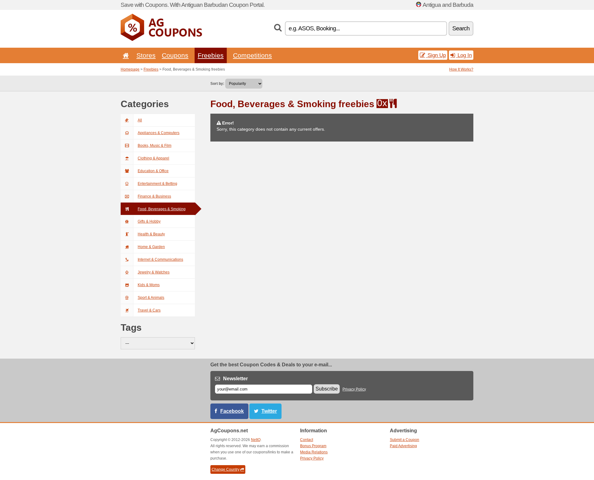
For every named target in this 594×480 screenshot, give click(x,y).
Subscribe (327, 388)
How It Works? (461, 69)
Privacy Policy (354, 389)
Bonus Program (313, 446)
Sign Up (436, 55)
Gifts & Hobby (149, 221)
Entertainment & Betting (157, 183)
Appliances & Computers (158, 133)
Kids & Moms (149, 285)
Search (461, 28)
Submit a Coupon (404, 440)
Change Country (225, 469)
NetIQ (255, 440)
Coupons (175, 55)
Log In (464, 55)
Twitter (269, 411)
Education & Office (153, 171)
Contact (306, 440)
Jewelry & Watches (154, 272)
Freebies (211, 55)
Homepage (130, 69)
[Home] (125, 55)
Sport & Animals (151, 297)
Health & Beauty (151, 234)
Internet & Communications (160, 259)
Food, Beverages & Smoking (162, 209)
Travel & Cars (149, 310)
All (140, 120)
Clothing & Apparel (153, 158)
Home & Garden (151, 247)
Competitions (252, 55)
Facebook (232, 411)
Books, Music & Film (154, 145)
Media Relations (314, 452)
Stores (146, 55)
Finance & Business (154, 196)
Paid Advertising (403, 446)
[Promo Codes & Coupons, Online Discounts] (161, 39)
